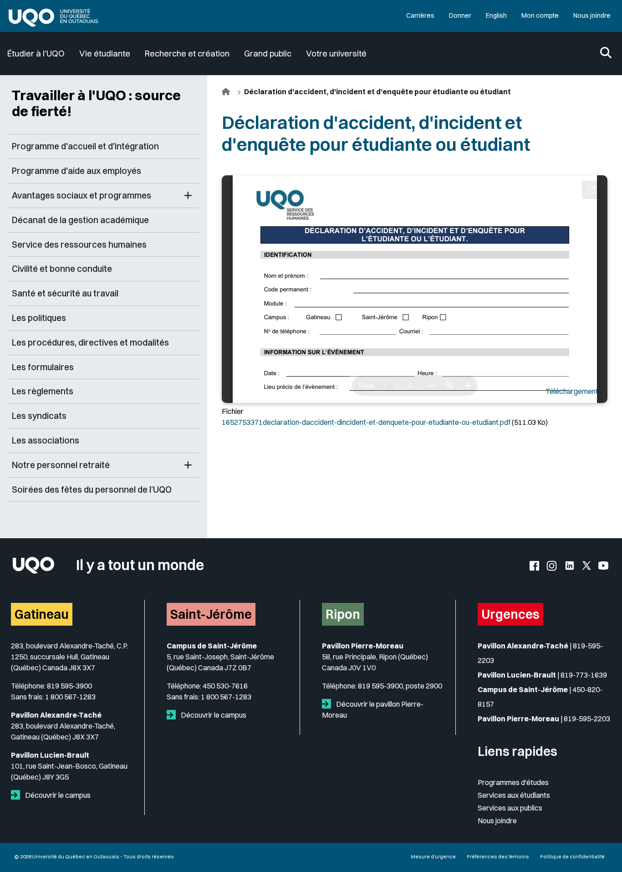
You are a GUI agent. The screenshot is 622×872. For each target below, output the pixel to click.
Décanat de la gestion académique (80, 219)
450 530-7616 (225, 685)
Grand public (267, 53)
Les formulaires (43, 367)
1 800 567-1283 (70, 696)
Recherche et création (187, 53)
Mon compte (540, 15)
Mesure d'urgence (433, 856)
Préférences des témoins (498, 856)
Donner (460, 15)
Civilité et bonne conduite (62, 268)
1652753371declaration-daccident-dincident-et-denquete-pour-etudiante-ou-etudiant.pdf (366, 422)
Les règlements (42, 391)
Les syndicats (39, 415)
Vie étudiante (104, 53)
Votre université (336, 53)
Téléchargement (572, 391)
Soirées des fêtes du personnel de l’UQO (92, 489)
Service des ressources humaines (79, 244)
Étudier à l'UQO (36, 53)
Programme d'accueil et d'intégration (85, 146)
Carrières (420, 15)
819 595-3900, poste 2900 (400, 685)
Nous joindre (592, 15)
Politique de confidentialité (572, 856)
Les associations (45, 440)
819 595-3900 (69, 685)
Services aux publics (510, 807)
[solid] (17, 795)
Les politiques (39, 317)
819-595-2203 (587, 718)
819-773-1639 (584, 674)
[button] (188, 196)
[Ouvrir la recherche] (605, 53)
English (496, 15)
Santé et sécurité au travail (65, 293)
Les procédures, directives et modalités (90, 342)
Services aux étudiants (514, 795)
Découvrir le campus (57, 795)
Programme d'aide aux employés (76, 170)
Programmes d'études (513, 782)
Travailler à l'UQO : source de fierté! (96, 103)
